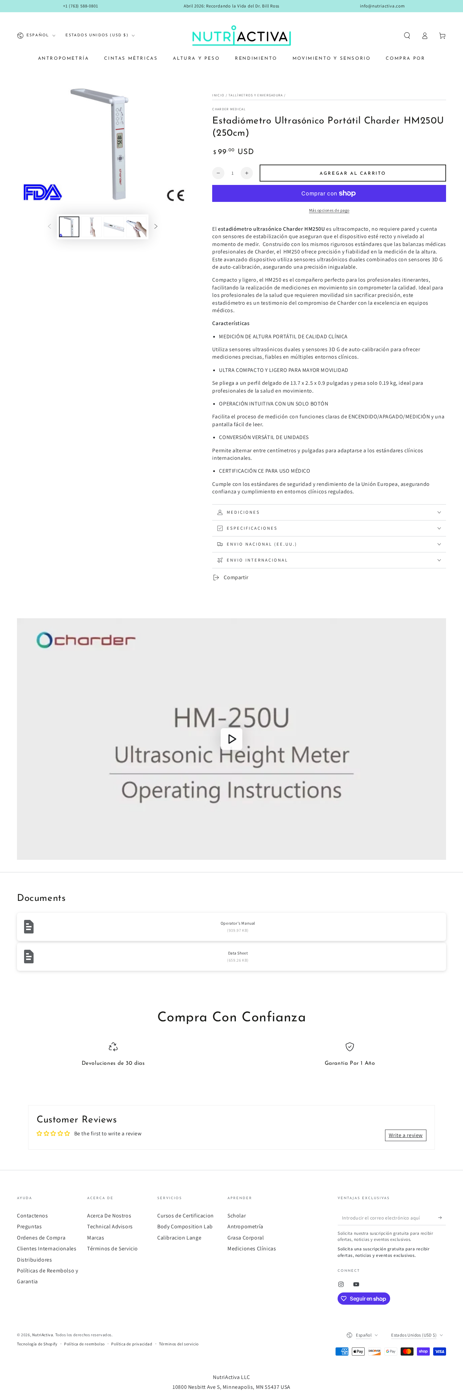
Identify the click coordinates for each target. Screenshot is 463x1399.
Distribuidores (34, 1259)
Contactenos (32, 1215)
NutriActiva (42, 1334)
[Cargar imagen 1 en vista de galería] (69, 226)
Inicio (218, 95)
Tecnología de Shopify (37, 1343)
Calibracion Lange (179, 1237)
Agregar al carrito (353, 173)
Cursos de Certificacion (185, 1215)
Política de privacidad (131, 1343)
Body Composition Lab (185, 1226)
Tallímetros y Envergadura (255, 95)
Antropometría (245, 1226)
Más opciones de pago (329, 210)
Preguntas (29, 1226)
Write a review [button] (406, 1135)
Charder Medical (229, 109)
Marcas (95, 1237)
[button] (407, 35)
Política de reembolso (84, 1343)
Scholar (236, 1215)
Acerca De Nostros (109, 1215)
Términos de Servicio (112, 1248)
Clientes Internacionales (46, 1248)
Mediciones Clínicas (251, 1248)
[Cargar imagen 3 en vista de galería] (114, 226)
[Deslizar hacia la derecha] (155, 226)
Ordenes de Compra (41, 1237)
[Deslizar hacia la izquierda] (49, 226)
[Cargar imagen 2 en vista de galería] (91, 226)
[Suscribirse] (442, 1217)
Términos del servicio (179, 1343)
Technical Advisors (110, 1226)
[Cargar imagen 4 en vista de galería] (136, 226)
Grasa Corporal (245, 1237)
